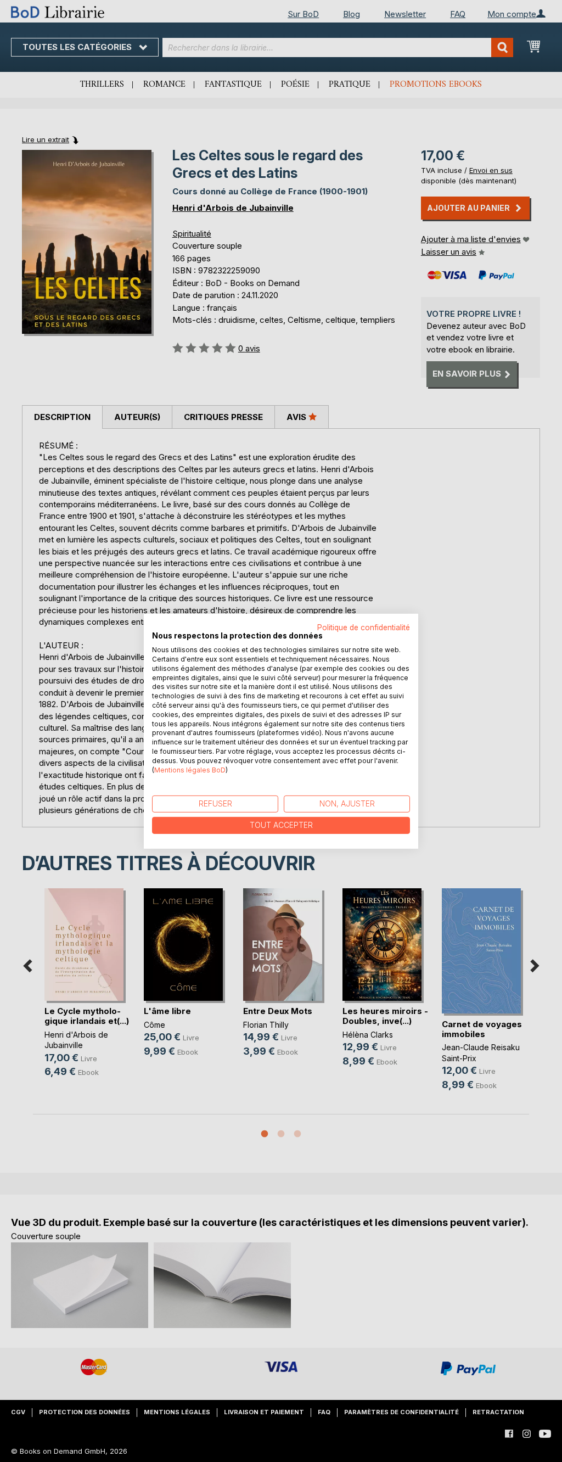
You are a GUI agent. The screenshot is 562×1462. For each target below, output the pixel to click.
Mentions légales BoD (190, 769)
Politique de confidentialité (363, 627)
